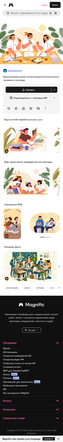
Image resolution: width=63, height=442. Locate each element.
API (4, 389)
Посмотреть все (34, 119)
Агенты (10, 374)
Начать (7, 400)
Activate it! (48, 438)
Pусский (31, 330)
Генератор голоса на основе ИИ (19, 363)
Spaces (6, 348)
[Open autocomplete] (7, 13)
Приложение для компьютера (21, 381)
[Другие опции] (45, 108)
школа (27, 287)
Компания (9, 409)
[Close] (58, 439)
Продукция (10, 343)
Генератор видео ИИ (13, 359)
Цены (45, 4)
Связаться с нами (14, 418)
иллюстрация (12, 287)
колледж (40, 287)
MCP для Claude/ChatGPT (16, 370)
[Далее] (59, 139)
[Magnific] (31, 305)
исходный (20, 26)
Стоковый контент (12, 366)
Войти (55, 4)
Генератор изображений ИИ (17, 355)
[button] (31, 330)
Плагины (11, 377)
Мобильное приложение (15, 385)
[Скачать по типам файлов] (54, 90)
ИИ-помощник (10, 352)
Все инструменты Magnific (16, 392)
